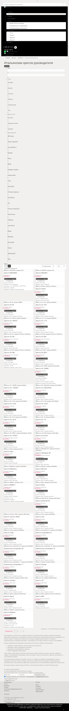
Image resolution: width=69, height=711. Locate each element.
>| (23, 631)
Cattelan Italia (11, 175)
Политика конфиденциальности (13, 689)
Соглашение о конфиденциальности (38, 676)
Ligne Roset (11, 225)
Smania (10, 248)
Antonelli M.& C (12, 147)
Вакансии (12, 37)
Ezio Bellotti (11, 197)
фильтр (7, 66)
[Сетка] (5, 266)
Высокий (10, 117)
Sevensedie (11, 242)
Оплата (6, 687)
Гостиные (38, 688)
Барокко (10, 88)
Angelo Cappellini (13, 142)
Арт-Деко (10, 82)
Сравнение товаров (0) (10, 268)
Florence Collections (14, 209)
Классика (10, 93)
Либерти (10, 99)
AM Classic (11, 136)
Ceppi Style (11, 186)
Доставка (6, 685)
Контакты (6, 690)
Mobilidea (10, 237)
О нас (11, 33)
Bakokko (10, 153)
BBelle (9, 164)
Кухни (37, 685)
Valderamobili (11, 253)
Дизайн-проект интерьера (17, 23)
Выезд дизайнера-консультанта (18, 28)
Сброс (6, 264)
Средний (10, 129)
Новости (12, 40)
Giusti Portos (11, 214)
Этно (9, 110)
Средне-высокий (13, 123)
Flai (9, 203)
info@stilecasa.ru (10, 702)
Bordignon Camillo (13, 169)
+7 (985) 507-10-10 (8, 47)
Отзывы (12, 35)
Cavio (9, 181)
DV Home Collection (13, 192)
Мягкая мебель (40, 690)
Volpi (9, 259)
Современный (12, 105)
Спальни (38, 686)
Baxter (9, 158)
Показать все (8, 631)
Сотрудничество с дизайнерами (18, 26)
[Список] (9, 266)
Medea (9, 231)
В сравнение (8, 279)
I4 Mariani (10, 220)
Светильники (39, 691)
